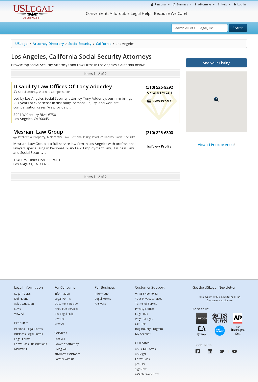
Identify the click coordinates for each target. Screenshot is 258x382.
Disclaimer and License (220, 300)
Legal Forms (22, 339)
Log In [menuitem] (241, 4)
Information (62, 293)
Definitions (21, 298)
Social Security (80, 43)
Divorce (59, 319)
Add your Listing (216, 62)
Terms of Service (146, 304)
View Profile (162, 101)
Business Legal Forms (28, 334)
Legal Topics (22, 293)
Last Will (59, 339)
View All (19, 314)
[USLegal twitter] (222, 351)
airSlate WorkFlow (147, 374)
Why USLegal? (144, 319)
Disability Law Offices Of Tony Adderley (63, 86)
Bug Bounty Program (149, 329)
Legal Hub (141, 314)
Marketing (20, 349)
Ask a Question (24, 304)
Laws (17, 309)
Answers (100, 304)
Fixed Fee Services (66, 309)
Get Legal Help (64, 314)
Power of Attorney (66, 344)
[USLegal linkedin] (210, 351)
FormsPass (142, 359)
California (103, 43)
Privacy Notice (144, 309)
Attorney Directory (48, 43)
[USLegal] (33, 5)
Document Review (66, 304)
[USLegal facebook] (198, 351)
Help (224, 4)
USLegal (21, 43)
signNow (141, 369)
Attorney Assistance (67, 354)
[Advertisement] (216, 180)
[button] (216, 99)
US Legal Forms (145, 349)
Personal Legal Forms (28, 329)
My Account (143, 334)
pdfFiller (140, 364)
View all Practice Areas (216, 144)
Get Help (140, 324)
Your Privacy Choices (148, 298)
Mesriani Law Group (38, 131)
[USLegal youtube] (234, 351)
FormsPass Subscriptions (30, 344)
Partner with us (64, 359)
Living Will (60, 349)
